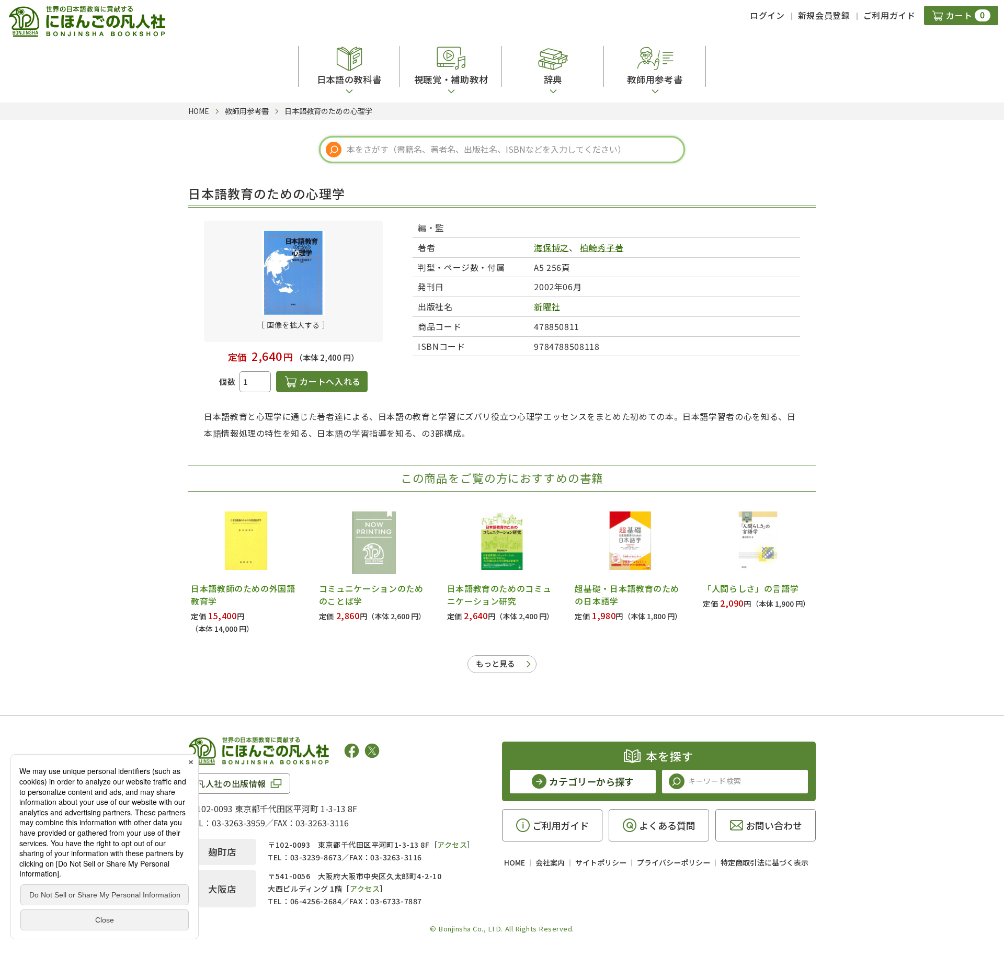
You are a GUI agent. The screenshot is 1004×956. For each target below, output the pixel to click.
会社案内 (550, 862)
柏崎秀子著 (601, 247)
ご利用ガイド (889, 15)
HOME (514, 862)
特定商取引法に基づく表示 (764, 862)
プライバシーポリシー (673, 862)
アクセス (452, 844)
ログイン (767, 15)
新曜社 (547, 306)
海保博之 (551, 247)
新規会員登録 (824, 15)
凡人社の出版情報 (231, 783)
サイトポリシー (600, 862)
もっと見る (495, 663)
